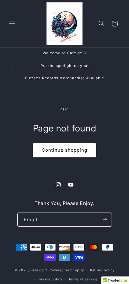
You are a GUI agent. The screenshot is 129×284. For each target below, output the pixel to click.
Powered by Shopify (66, 270)
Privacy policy (50, 279)
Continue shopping (64, 150)
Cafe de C (38, 270)
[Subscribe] (105, 220)
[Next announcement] (117, 66)
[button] (12, 23)
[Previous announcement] (11, 66)
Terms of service (83, 279)
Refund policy (102, 270)
